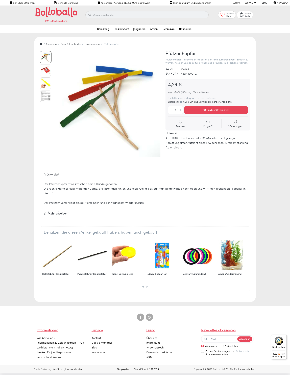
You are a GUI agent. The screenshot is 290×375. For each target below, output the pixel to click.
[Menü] (285, 337)
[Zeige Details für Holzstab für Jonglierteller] (57, 255)
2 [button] (147, 287)
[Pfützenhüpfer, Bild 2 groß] (45, 70)
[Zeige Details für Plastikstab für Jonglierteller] (92, 255)
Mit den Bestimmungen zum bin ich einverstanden (227, 353)
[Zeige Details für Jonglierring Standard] (197, 255)
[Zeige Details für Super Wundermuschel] (233, 255)
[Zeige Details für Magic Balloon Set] (162, 255)
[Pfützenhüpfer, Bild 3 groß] (45, 83)
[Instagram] (149, 317)
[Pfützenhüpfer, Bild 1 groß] (45, 57)
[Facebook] (140, 317)
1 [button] (143, 287)
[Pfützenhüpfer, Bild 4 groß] (45, 96)
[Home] (41, 44)
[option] (107, 104)
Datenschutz (242, 351)
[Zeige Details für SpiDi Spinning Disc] (127, 255)
